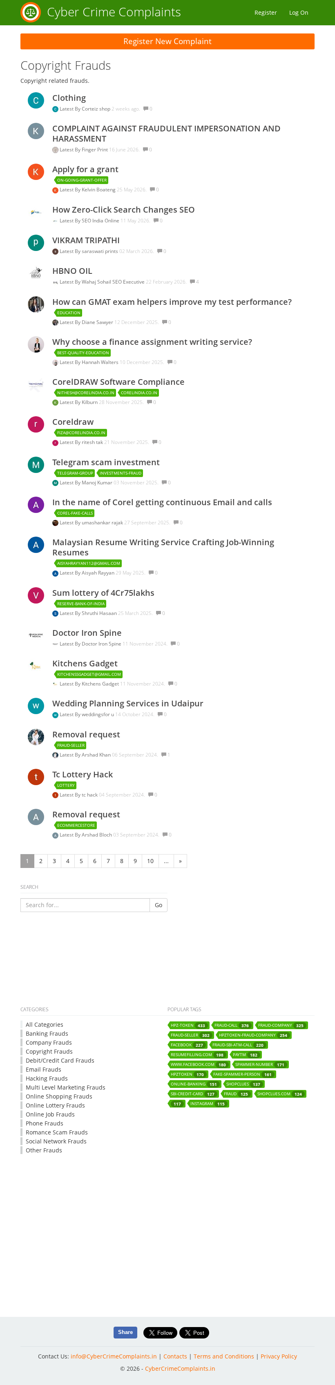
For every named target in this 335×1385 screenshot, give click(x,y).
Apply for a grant (85, 169)
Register (266, 12)
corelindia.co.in (139, 392)
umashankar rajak (103, 522)
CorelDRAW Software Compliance (118, 381)
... (166, 861)
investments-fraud (120, 473)
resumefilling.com (197, 1055)
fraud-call (231, 1025)
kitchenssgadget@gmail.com (89, 674)
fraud (236, 1094)
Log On (298, 12)
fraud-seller (71, 745)
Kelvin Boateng (99, 189)
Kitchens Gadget (85, 663)
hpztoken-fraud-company (253, 1035)
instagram (207, 1104)
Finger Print (95, 149)
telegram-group (75, 473)
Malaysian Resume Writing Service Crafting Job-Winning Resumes (163, 547)
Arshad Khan (97, 754)
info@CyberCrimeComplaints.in (114, 1356)
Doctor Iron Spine (87, 632)
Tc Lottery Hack (82, 774)
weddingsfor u (98, 714)
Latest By (71, 108)
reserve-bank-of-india (81, 603)
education (68, 312)
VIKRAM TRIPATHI (86, 240)
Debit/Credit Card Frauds (60, 1060)
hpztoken (187, 1074)
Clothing (69, 97)
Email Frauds (43, 1069)
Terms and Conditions (224, 1356)
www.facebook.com (198, 1064)
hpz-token (188, 1025)
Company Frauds (49, 1042)
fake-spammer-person (242, 1074)
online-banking (194, 1084)
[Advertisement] (167, 977)
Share (125, 1332)
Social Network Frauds (56, 1141)
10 (150, 861)
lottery (66, 785)
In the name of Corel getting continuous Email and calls (162, 502)
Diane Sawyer (98, 322)
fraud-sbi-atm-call (238, 1045)
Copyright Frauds (49, 1051)
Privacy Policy (279, 1356)
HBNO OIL (72, 270)
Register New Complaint (167, 41)
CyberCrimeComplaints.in (180, 1368)
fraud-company (281, 1025)
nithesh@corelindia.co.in (85, 392)
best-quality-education (83, 352)
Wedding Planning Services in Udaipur (127, 703)
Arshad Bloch (97, 834)
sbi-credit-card (192, 1094)
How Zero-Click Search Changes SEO (123, 209)
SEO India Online (101, 220)
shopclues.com (279, 1094)
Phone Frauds (44, 1123)
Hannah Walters (101, 362)
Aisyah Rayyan (99, 572)
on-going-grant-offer (82, 180)
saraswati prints (100, 251)
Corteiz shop (97, 108)
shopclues (243, 1084)
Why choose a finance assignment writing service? (152, 341)
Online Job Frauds (50, 1114)
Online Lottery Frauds (55, 1105)
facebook (187, 1045)
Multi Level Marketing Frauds (65, 1087)
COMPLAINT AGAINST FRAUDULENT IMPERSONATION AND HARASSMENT (166, 133)
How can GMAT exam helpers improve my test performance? (172, 301)
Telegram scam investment (106, 462)
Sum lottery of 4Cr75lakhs (103, 592)
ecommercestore (76, 825)
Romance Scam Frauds (57, 1132)
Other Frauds (44, 1150)
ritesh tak (93, 442)
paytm (245, 1055)
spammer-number (259, 1064)
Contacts (175, 1356)
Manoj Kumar (98, 482)
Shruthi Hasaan (100, 613)
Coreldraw (73, 421)
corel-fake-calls (75, 513)
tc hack (90, 794)
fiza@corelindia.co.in (81, 432)
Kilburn (90, 402)
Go (158, 905)
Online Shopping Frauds (59, 1096)
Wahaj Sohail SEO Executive (114, 281)
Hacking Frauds (47, 1078)
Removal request (86, 734)
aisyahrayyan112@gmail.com (88, 563)
